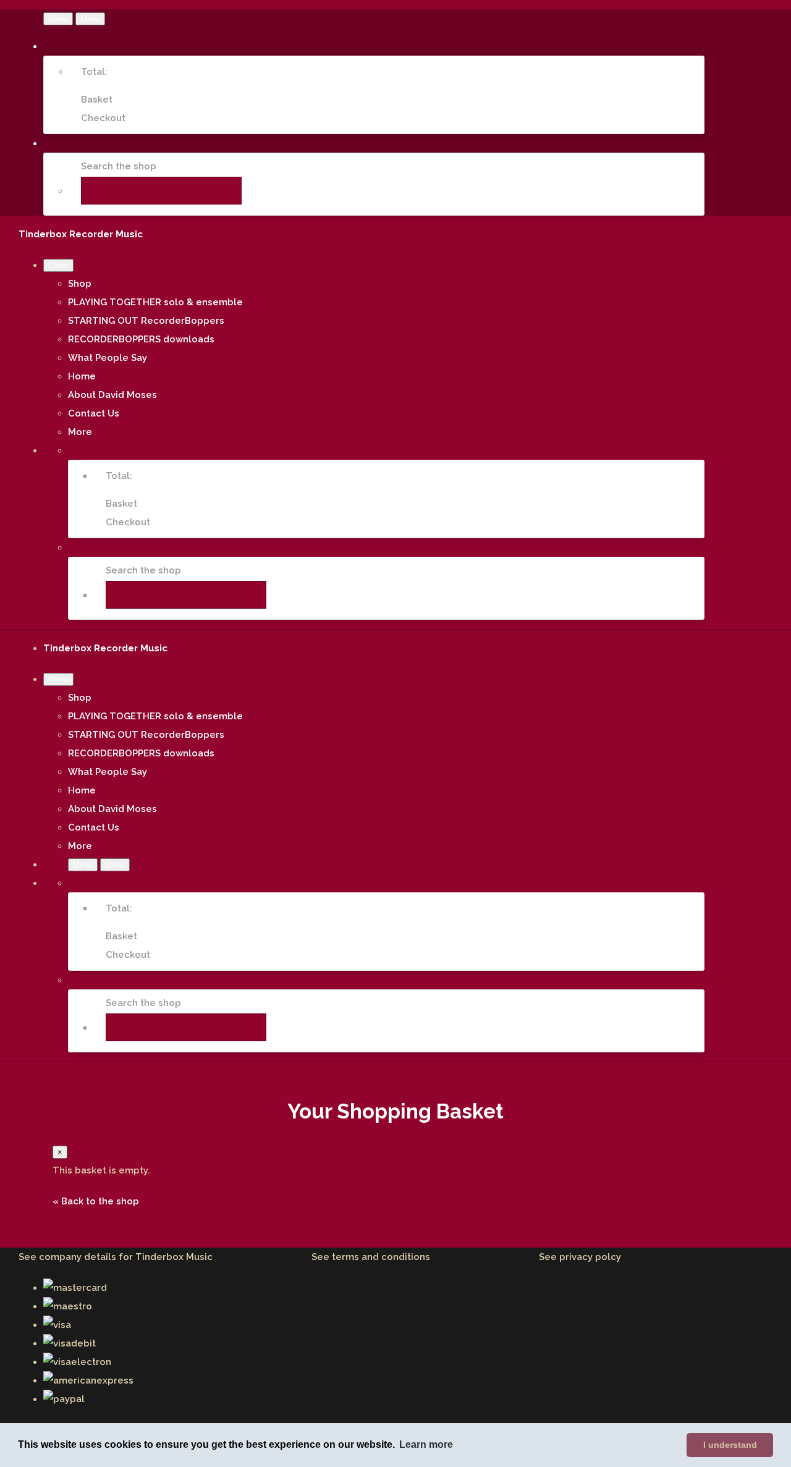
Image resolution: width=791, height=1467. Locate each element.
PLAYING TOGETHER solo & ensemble (155, 302)
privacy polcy (590, 1256)
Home (82, 376)
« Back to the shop (96, 1201)
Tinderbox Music (174, 1256)
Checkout (103, 118)
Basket (96, 99)
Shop (79, 283)
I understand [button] (730, 1445)
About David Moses (112, 394)
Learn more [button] (426, 1444)
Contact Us (93, 413)
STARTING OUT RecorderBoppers (146, 320)
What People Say (107, 357)
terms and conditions (381, 1256)
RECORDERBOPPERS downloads (141, 339)
